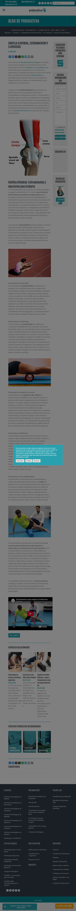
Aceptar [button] (29, 461)
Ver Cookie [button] (20, 461)
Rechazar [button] (36, 461)
